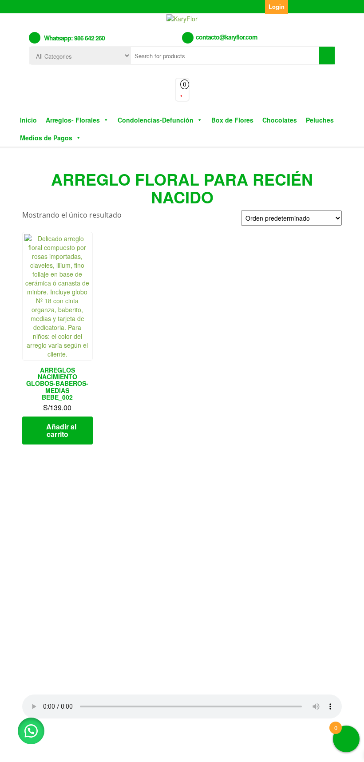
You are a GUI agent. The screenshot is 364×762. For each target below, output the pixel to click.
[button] (31, 731)
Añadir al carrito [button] (61, 430)
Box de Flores (232, 119)
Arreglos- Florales (73, 119)
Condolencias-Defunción (156, 119)
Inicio (28, 119)
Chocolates (279, 119)
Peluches (320, 119)
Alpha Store (234, 748)
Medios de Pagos (46, 137)
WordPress (154, 748)
